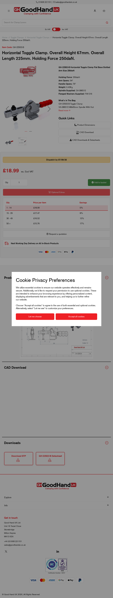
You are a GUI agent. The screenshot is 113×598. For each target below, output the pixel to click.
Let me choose (35, 316)
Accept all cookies (76, 316)
